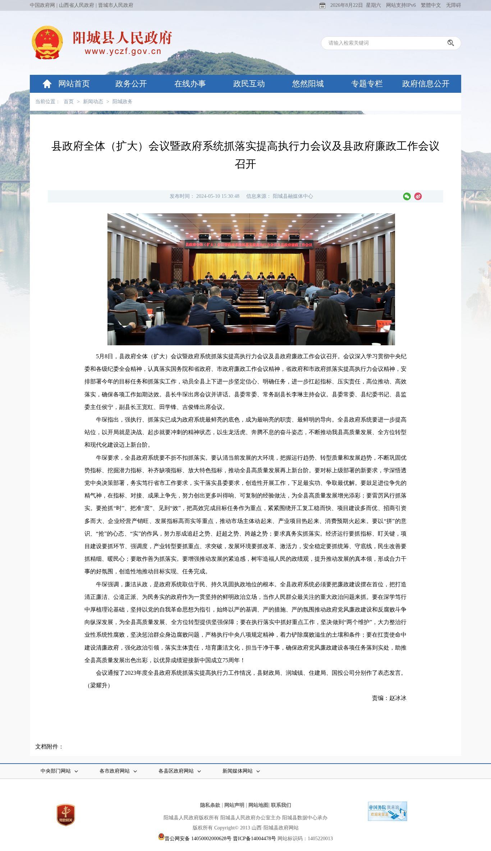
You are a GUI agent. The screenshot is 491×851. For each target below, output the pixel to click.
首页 (69, 101)
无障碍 (453, 5)
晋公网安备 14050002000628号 (198, 838)
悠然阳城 (308, 83)
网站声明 (234, 805)
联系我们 (281, 805)
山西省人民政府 (76, 5)
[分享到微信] (407, 196)
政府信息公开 (426, 83)
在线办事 (190, 83)
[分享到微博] (418, 196)
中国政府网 (42, 5)
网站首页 (74, 83)
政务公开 (131, 83)
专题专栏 (367, 83)
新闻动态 (93, 101)
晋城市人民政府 (115, 5)
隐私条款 (210, 805)
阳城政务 (123, 101)
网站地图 (258, 805)
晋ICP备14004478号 (254, 838)
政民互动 (249, 83)
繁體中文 (431, 5)
